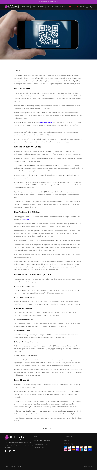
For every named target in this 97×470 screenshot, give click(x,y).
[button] (76, 6)
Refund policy (79, 466)
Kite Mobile (11, 466)
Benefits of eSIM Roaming (42, 441)
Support (66, 441)
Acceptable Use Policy (41, 444)
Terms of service (88, 466)
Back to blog (49, 428)
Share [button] (18, 70)
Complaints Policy (39, 447)
